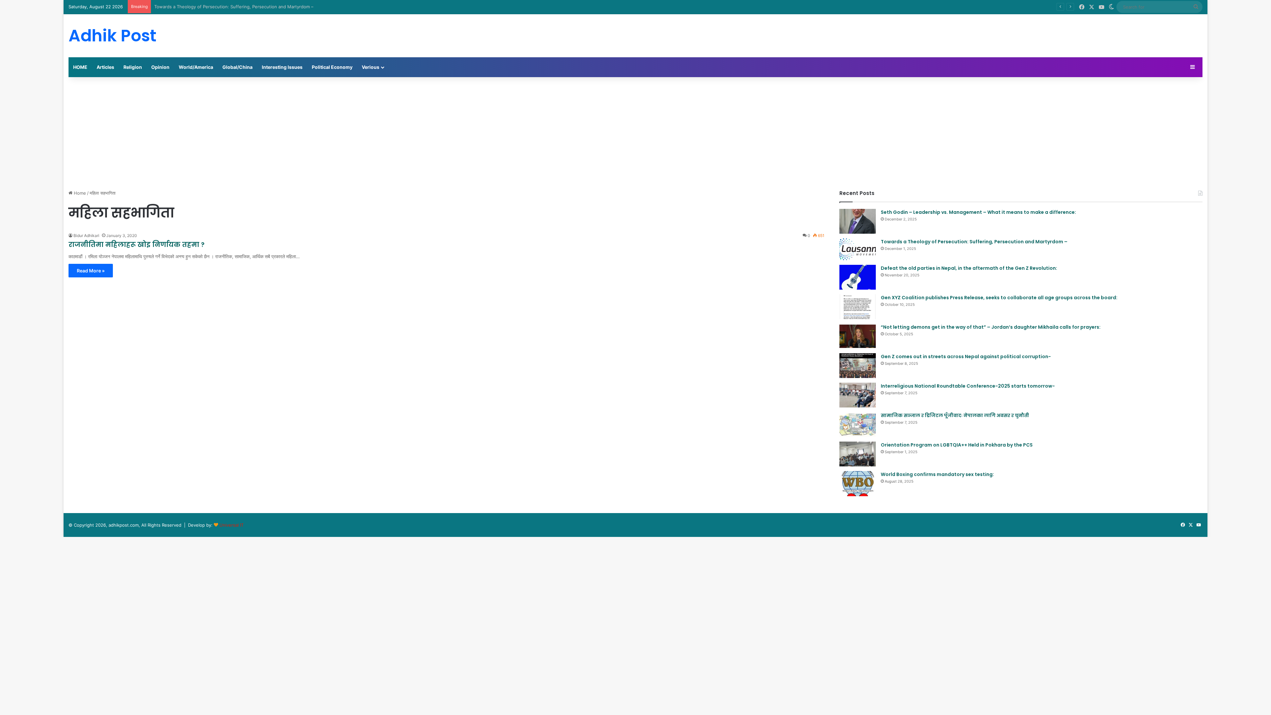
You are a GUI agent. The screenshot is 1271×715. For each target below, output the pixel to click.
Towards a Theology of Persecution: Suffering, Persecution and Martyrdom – (233, 6)
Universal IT (231, 525)
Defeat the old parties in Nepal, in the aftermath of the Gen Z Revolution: (969, 268)
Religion (132, 67)
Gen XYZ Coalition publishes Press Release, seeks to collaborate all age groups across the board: (999, 297)
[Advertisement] (635, 133)
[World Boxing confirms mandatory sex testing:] (857, 484)
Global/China (237, 67)
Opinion (160, 67)
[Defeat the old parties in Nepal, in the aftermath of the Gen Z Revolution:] (857, 277)
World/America (196, 67)
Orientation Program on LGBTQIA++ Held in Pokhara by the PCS (957, 445)
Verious (370, 67)
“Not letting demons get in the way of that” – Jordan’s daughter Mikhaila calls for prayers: (991, 327)
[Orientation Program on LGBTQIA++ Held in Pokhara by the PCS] (857, 454)
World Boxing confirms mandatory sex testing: (937, 474)
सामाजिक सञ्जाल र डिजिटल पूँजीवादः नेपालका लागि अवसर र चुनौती (955, 415)
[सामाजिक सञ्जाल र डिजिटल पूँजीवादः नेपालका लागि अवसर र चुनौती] (857, 424)
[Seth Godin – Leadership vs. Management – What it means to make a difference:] (857, 221)
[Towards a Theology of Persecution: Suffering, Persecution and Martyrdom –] (857, 249)
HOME (80, 67)
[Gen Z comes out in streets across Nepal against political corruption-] (857, 365)
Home (79, 193)
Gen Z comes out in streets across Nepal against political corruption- (966, 356)
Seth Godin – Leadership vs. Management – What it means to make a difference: (978, 212)
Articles (105, 67)
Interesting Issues (282, 67)
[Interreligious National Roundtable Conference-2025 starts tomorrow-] (857, 395)
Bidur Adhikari (86, 235)
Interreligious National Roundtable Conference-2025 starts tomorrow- (968, 386)
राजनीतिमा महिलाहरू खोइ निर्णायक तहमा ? (137, 244)
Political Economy (332, 67)
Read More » (91, 270)
